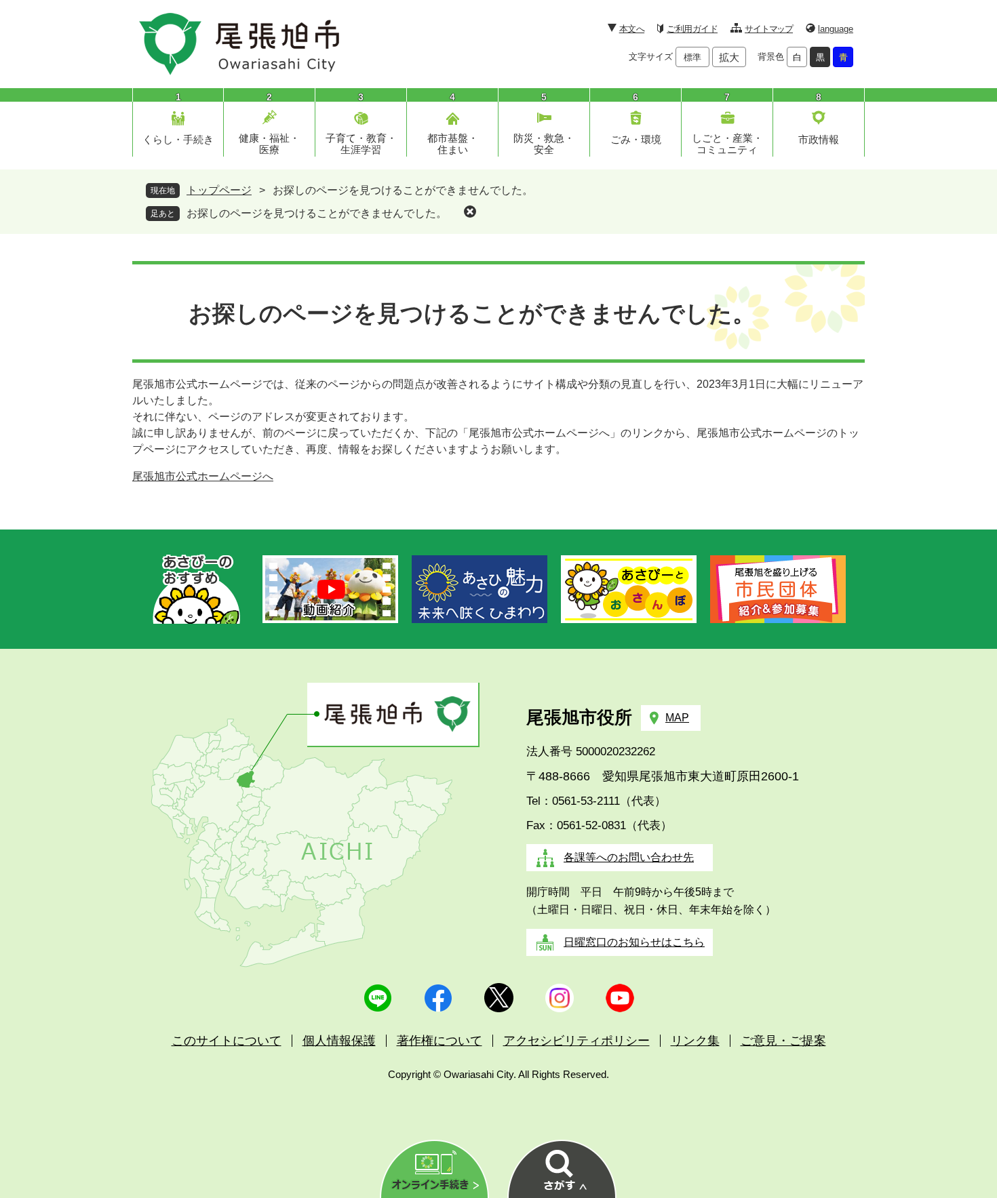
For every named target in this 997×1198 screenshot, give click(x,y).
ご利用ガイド (692, 29)
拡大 (729, 57)
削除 (470, 211)
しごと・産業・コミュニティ (727, 143)
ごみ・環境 (635, 139)
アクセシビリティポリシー (576, 1040)
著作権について (439, 1040)
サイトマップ (769, 29)
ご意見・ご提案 (783, 1040)
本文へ (631, 29)
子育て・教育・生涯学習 (361, 143)
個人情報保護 (339, 1040)
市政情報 (818, 139)
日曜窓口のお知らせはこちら (634, 942)
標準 (692, 57)
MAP (677, 717)
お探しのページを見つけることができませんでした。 (317, 213)
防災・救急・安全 (543, 143)
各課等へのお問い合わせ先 (629, 857)
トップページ (219, 190)
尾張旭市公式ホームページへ (202, 476)
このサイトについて (226, 1040)
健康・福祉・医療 (269, 143)
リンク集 (695, 1040)
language (835, 29)
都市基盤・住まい (452, 143)
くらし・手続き (178, 139)
